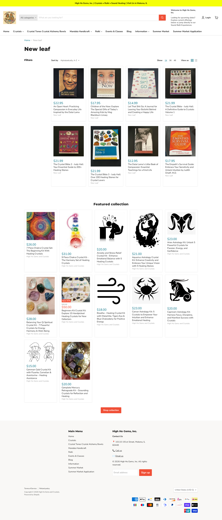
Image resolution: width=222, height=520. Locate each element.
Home (6, 31)
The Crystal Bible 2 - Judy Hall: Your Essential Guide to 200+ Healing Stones (68, 167)
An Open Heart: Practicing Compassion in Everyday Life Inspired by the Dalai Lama (67, 109)
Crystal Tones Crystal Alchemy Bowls (46, 31)
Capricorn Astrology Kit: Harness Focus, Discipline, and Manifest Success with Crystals (180, 316)
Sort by (54, 60)
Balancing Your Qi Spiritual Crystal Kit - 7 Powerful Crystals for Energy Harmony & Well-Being (39, 326)
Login (208, 17)
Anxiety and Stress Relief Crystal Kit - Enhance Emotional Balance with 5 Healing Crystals (109, 257)
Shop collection (111, 410)
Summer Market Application (187, 31)
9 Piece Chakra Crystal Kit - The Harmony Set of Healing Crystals (75, 260)
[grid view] (192, 60)
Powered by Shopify (31, 495)
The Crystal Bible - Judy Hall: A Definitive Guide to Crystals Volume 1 (179, 109)
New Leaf (57, 115)
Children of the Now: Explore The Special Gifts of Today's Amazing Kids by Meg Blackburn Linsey (105, 111)
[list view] (196, 60)
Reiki (98, 31)
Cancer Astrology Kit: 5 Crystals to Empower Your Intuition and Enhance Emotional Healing (144, 316)
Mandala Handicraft (80, 31)
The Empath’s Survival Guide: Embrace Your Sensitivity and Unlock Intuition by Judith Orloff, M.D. (179, 168)
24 (166, 60)
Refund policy (44, 488)
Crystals (17, 31)
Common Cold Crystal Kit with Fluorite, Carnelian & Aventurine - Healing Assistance (38, 374)
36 (170, 60)
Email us (119, 456)
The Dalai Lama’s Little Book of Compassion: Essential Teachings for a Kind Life (143, 167)
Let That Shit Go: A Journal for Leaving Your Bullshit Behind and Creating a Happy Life (142, 109)
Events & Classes (114, 31)
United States (184, 490)
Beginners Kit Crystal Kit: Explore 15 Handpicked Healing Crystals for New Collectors (74, 315)
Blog (129, 31)
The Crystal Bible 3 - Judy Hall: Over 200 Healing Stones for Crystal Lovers (106, 177)
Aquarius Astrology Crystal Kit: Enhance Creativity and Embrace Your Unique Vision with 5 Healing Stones (146, 261)
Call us (118, 450)
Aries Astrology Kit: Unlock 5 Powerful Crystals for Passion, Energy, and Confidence (181, 246)
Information (141, 31)
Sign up (145, 472)
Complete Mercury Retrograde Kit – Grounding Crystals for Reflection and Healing (75, 392)
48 (175, 60)
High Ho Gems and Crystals (37, 256)
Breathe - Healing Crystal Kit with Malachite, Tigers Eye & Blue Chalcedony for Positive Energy (111, 317)
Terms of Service (30, 488)
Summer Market (161, 31)
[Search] (162, 18)
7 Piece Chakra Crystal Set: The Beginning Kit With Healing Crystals (39, 250)
